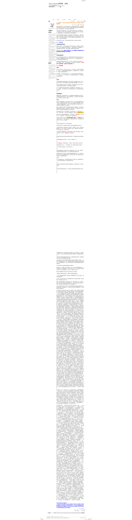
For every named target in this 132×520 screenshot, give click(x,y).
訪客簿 (69, 19)
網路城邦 (84, 0)
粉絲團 (42, 519)
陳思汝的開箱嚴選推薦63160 (52, 28)
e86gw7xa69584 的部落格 (56, 3)
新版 (66, 3)
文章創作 (58, 19)
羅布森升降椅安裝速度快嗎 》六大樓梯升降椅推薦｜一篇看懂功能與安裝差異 (52, 38)
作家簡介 (75, 19)
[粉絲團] (40, 518)
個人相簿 (63, 19)
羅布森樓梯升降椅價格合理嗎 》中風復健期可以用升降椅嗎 (52, 47)
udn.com (84, 517)
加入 (87, 519)
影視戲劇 (82, 508)
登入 (85, 519)
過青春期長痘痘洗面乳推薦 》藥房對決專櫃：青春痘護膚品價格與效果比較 (52, 54)
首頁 (53, 19)
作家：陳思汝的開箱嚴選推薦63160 (53, 5)
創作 (80, 508)
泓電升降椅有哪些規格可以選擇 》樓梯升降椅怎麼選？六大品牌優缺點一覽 (52, 50)
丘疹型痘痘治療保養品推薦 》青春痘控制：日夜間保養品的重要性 (52, 60)
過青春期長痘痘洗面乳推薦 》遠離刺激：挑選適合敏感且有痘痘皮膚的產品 (52, 57)
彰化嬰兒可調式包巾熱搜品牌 (61, 502)
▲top (84, 516)
